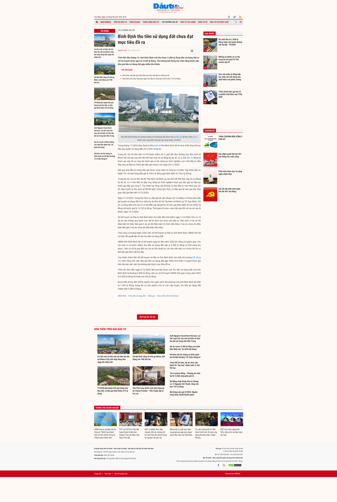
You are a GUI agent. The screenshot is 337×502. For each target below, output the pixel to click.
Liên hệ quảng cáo (121, 474)
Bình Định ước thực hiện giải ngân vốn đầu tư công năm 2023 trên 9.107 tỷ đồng (151, 79)
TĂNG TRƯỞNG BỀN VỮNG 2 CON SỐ (230, 137)
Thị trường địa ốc (170, 22)
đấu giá (179, 137)
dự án (195, 137)
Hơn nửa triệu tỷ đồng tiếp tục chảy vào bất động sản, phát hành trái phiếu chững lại (230, 77)
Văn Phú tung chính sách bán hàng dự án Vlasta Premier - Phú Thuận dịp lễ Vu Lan (148, 391)
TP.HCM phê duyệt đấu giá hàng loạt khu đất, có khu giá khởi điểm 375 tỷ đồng (103, 105)
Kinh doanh (135, 22)
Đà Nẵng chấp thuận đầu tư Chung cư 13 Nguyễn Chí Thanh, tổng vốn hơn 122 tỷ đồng (184, 384)
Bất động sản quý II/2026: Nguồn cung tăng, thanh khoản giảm (184, 393)
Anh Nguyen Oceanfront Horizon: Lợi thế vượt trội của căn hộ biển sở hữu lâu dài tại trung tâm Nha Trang (185, 338)
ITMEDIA (237, 474)
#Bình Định (122, 296)
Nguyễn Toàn (122, 50)
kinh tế (157, 145)
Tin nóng (104, 31)
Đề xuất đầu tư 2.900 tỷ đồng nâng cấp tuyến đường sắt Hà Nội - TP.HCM (230, 42)
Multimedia (106, 22)
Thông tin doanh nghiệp (107, 407)
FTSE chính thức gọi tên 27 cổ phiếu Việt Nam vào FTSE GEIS (230, 94)
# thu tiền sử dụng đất (137, 296)
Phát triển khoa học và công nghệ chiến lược (230, 172)
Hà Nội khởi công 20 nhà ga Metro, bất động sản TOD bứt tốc (104, 80)
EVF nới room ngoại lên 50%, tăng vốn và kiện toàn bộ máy (231, 432)
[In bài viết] (192, 50)
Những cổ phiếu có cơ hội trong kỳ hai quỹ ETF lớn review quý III (229, 59)
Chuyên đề (210, 130)
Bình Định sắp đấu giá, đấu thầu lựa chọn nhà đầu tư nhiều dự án (145, 75)
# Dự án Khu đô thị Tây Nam (168, 296)
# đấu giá (151, 296)
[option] (105, 425)
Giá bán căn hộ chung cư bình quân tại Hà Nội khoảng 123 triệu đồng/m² (104, 156)
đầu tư (190, 158)
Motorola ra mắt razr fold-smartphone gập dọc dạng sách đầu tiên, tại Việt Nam (181, 432)
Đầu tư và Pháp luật (219, 22)
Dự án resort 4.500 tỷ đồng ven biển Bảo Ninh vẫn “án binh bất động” (104, 144)
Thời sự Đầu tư (120, 22)
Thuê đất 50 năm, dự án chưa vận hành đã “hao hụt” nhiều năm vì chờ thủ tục (185, 365)
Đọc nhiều (209, 33)
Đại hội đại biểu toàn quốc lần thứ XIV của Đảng (229, 190)
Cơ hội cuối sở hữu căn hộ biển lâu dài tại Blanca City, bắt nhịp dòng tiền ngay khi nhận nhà (113, 359)
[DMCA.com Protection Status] (235, 465)
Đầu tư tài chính (188, 22)
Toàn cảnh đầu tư (151, 22)
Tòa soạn (107, 474)
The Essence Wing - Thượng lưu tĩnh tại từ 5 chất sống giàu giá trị (185, 374)
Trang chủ (97, 474)
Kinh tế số (202, 22)
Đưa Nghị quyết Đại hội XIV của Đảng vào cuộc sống (230, 155)
